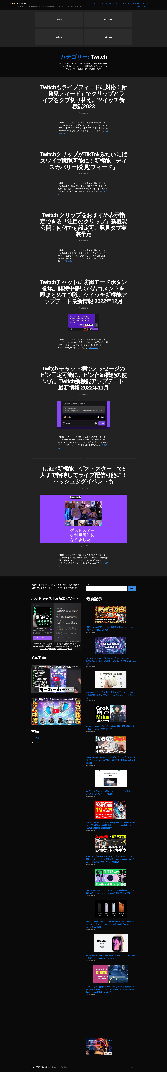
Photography (125, 3)
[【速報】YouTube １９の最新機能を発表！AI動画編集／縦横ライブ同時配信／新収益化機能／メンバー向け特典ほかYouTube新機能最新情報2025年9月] (110, 810)
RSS (70, 649)
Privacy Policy (135, 6)
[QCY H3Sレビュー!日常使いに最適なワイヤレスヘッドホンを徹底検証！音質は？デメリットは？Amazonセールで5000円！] (110, 679)
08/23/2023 (84, 174)
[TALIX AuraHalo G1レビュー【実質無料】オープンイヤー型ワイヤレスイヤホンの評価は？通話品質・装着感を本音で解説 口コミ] (110, 744)
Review (143, 3)
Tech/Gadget (113, 3)
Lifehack (136, 3)
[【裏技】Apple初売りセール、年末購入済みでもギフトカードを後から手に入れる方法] (110, 614)
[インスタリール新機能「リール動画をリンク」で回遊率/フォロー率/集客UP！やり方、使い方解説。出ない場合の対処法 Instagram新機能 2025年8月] (110, 974)
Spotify (61, 646)
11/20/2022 (84, 394)
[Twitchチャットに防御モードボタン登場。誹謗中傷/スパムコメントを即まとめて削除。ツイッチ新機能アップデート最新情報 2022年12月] (83, 322)
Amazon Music (38, 646)
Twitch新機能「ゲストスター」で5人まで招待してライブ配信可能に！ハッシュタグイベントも (83, 475)
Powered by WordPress (60, 1067)
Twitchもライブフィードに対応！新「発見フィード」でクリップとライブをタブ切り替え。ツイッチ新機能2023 (83, 97)
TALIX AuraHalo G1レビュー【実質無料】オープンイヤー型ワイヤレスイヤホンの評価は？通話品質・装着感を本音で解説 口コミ (110, 760)
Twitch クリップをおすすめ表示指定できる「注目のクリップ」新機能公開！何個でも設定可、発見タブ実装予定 (83, 224)
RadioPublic (62, 649)
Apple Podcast (51, 646)
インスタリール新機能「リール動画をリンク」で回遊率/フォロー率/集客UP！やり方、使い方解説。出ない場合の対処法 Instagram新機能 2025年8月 (110, 989)
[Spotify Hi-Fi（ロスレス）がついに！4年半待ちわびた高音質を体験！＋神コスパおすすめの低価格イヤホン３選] (110, 877)
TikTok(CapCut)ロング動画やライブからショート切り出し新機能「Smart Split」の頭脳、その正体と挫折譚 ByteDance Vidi (111, 661)
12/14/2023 (84, 113)
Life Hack (108, 37)
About (144, 6)
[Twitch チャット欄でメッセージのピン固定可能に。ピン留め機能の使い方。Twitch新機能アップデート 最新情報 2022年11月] (83, 415)
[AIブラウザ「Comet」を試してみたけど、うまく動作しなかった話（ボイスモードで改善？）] (111, 778)
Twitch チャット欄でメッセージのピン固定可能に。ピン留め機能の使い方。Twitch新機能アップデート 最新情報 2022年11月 (83, 378)
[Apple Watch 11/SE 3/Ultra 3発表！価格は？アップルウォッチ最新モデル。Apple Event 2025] (111, 943)
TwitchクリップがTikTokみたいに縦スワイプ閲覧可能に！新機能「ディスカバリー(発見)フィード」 (83, 160)
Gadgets (59, 37)
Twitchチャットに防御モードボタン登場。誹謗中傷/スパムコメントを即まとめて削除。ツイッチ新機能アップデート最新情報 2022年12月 (83, 291)
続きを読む (68, 261)
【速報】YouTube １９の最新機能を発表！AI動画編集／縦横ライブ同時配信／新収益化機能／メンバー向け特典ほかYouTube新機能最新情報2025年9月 (110, 825)
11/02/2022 (84, 488)
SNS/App (102, 3)
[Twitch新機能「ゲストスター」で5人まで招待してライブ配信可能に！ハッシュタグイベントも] (83, 519)
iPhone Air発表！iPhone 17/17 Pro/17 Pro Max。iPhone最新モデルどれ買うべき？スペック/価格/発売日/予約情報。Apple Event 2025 (110, 924)
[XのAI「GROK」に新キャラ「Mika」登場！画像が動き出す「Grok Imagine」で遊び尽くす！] (110, 713)
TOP (95, 3)
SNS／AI (59, 19)
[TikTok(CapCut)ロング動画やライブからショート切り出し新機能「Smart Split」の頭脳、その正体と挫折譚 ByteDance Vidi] (110, 645)
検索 (87, 584)
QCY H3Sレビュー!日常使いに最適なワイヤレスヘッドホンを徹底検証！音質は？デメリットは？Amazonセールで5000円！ (110, 695)
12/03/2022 (84, 308)
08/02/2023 (84, 241)
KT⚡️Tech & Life (18, 3)
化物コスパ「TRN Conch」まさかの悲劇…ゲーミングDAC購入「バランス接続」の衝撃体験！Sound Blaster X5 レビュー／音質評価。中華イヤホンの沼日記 (110, 859)
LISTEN (52, 649)
